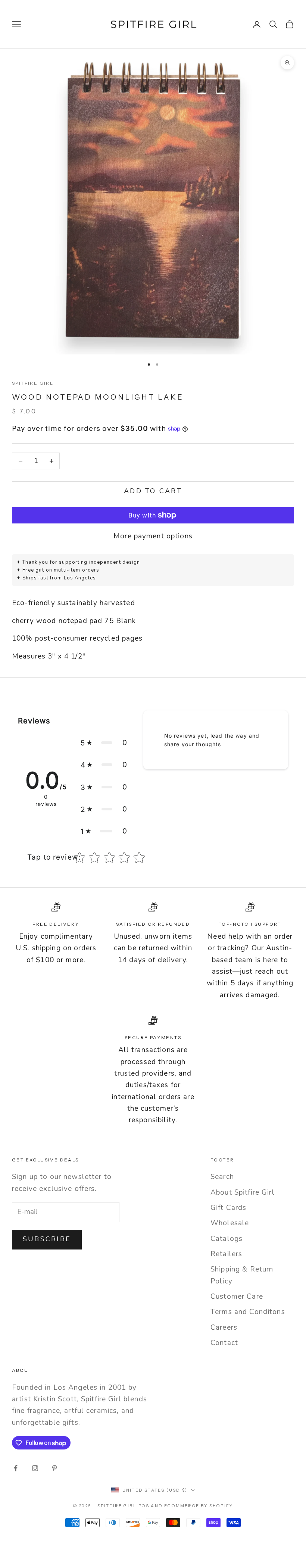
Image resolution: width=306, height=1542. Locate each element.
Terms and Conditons (247, 1312)
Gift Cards (228, 1208)
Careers (223, 1327)
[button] (104, 742)
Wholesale (229, 1223)
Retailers (226, 1254)
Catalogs (226, 1239)
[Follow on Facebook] (15, 1468)
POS (144, 1505)
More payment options (153, 536)
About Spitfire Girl (242, 1192)
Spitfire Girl (32, 383)
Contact (224, 1343)
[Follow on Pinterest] (54, 1468)
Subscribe (47, 1239)
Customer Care (236, 1296)
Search (222, 1177)
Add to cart (153, 491)
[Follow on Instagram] (35, 1468)
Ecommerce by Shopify (198, 1505)
